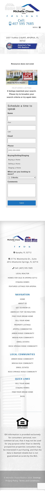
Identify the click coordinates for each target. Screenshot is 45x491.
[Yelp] (17, 16)
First (9, 122)
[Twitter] (12, 16)
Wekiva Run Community (23, 337)
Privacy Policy (12, 481)
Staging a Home (14, 168)
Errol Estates (23, 342)
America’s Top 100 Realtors (23, 312)
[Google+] (27, 16)
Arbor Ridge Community (23, 333)
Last (9, 131)
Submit (21, 203)
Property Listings (22, 325)
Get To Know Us (23, 308)
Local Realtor (22, 273)
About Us (22, 303)
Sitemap (37, 477)
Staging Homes (22, 282)
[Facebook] (7, 16)
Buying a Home (14, 160)
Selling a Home (14, 164)
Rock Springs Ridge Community (23, 346)
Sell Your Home (22, 320)
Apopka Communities (22, 329)
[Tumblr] (37, 16)
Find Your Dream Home (22, 316)
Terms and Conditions (29, 481)
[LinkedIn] (32, 16)
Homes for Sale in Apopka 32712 (22, 278)
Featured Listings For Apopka (22, 286)
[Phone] (22, 16)
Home (22, 299)
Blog (22, 396)
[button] (35, 27)
